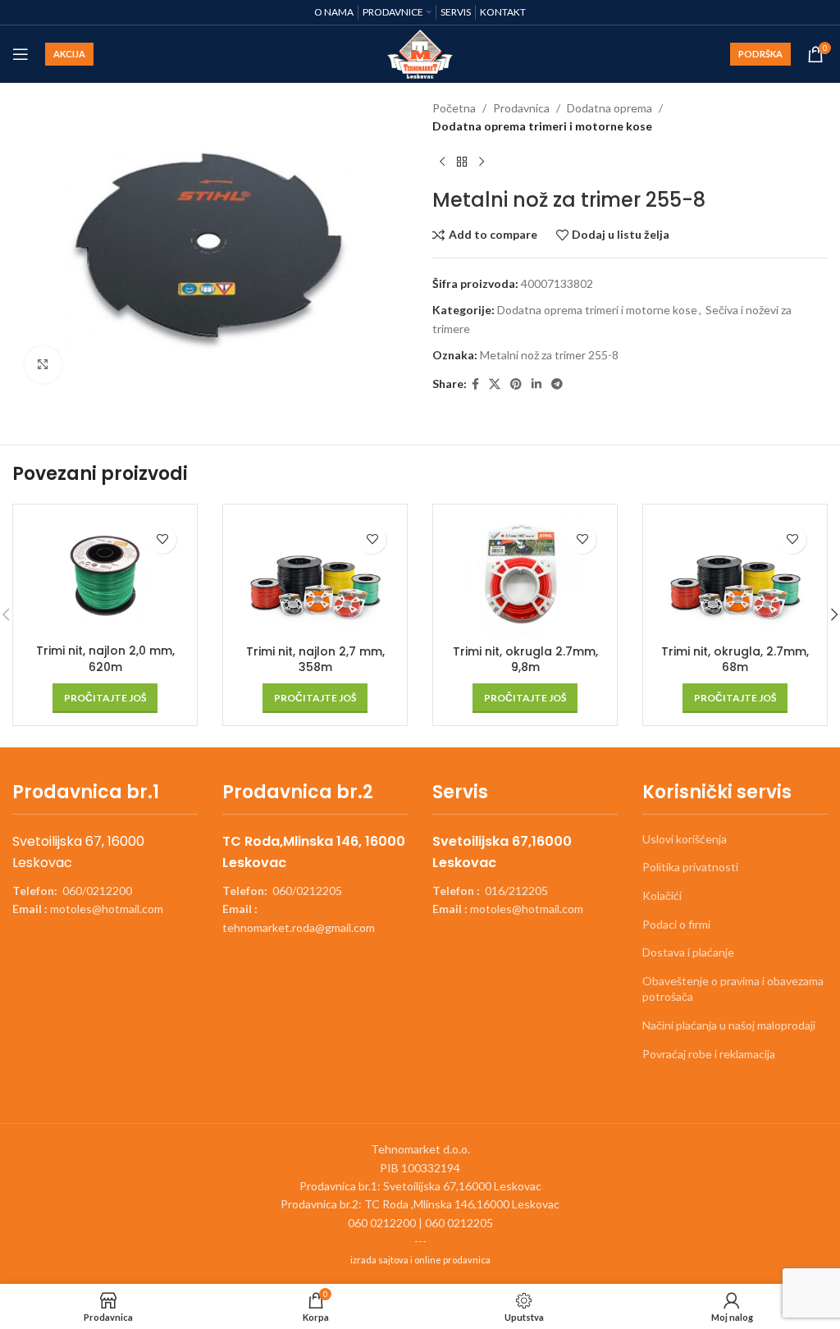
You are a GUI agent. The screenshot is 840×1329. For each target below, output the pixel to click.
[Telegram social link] (557, 384)
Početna (454, 108)
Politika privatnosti (690, 867)
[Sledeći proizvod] (481, 162)
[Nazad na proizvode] (462, 162)
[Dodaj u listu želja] (162, 539)
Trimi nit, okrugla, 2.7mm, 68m (735, 659)
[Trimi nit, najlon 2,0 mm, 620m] (105, 576)
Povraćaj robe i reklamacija (708, 1054)
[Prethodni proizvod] (442, 162)
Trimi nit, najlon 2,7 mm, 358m (315, 659)
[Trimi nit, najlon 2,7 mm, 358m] (315, 577)
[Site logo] (420, 53)
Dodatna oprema (609, 108)
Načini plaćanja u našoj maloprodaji (728, 1025)
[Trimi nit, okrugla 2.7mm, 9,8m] (525, 577)
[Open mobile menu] (20, 54)
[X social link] (494, 384)
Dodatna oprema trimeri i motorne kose (542, 126)
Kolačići (662, 895)
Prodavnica (521, 108)
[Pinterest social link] (516, 384)
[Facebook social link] (475, 384)
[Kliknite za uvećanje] (43, 364)
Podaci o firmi (676, 924)
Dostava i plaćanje (688, 952)
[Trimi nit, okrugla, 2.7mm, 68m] (735, 577)
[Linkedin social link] (536, 384)
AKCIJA (69, 53)
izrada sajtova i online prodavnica (420, 1259)
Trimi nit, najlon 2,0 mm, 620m (105, 658)
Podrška (760, 53)
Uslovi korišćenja (684, 839)
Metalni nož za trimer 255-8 (549, 355)
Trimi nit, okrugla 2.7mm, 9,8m (525, 659)
